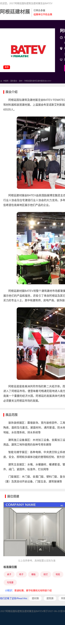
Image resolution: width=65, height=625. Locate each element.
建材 (20, 81)
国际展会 (13, 81)
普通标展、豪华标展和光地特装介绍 (33, 590)
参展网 (5, 81)
